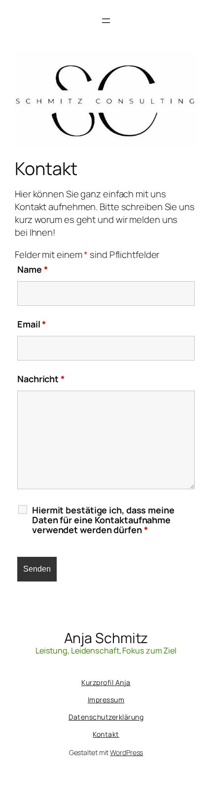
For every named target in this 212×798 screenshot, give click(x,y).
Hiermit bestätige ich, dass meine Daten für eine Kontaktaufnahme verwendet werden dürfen (103, 520)
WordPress (126, 752)
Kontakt (106, 734)
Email (31, 324)
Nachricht (41, 379)
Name (32, 269)
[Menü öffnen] (106, 21)
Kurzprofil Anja (106, 682)
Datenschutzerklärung (106, 717)
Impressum (106, 699)
